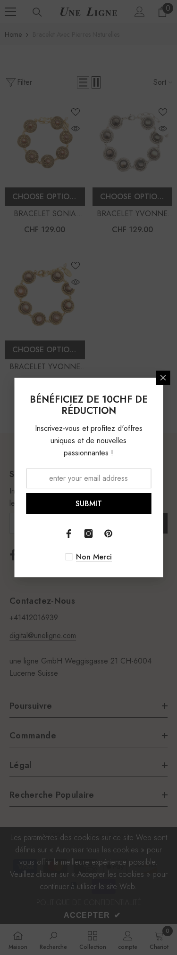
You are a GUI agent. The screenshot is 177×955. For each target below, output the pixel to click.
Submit (89, 503)
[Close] (163, 378)
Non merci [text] (94, 557)
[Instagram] (89, 533)
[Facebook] (69, 533)
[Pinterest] (108, 533)
